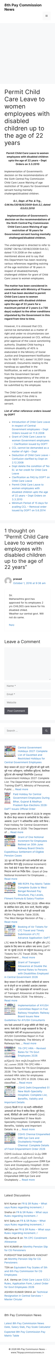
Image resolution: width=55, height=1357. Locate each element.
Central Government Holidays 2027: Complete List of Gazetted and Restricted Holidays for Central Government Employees (26, 755)
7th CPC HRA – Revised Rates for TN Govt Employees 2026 (32, 1052)
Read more (21, 789)
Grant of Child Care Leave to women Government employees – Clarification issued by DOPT (30, 440)
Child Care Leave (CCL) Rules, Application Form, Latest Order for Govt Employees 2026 (27, 1283)
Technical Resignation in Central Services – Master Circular (26, 1296)
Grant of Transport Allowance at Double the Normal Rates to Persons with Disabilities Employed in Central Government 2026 (26, 970)
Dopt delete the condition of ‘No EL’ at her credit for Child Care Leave (30, 470)
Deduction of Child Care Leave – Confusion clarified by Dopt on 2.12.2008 (31, 459)
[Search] (46, 730)
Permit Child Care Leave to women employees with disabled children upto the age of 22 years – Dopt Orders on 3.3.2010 (30, 492)
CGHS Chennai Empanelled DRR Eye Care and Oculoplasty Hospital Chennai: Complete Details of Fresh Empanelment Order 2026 (27, 1141)
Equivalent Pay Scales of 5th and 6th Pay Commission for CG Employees (25, 1271)
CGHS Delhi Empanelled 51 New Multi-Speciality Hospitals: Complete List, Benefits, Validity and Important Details (27, 1095)
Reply (11, 625)
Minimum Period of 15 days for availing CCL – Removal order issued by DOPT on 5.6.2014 (30, 507)
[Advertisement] (27, 50)
